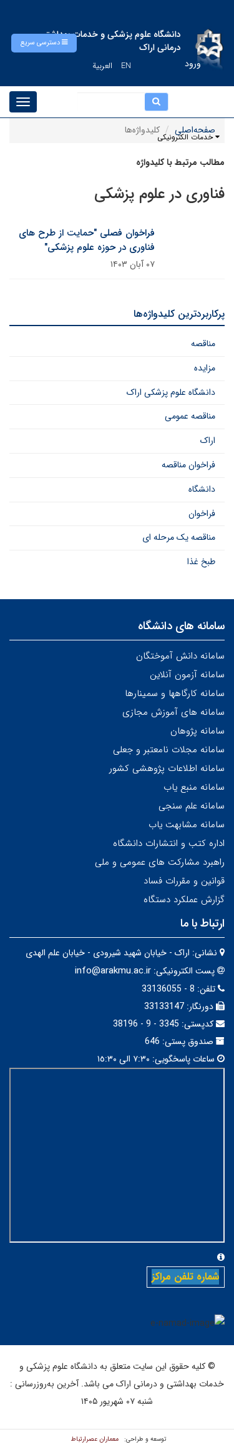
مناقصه (203, 344)
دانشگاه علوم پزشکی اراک (171, 392)
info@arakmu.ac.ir (113, 970)
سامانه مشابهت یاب (187, 824)
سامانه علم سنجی (191, 805)
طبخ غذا (201, 562)
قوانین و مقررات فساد (184, 880)
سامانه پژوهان (197, 731)
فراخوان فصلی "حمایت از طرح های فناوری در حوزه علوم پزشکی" (87, 240)
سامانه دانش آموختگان (180, 656)
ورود (193, 64)
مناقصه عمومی (190, 416)
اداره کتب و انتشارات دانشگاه (169, 843)
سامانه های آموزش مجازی (173, 712)
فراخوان (201, 513)
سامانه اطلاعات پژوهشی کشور (167, 768)
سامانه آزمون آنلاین (187, 674)
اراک (207, 440)
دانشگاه (201, 489)
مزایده (204, 368)
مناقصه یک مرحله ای (178, 537)
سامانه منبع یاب (194, 787)
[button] (44, 43)
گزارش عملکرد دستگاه (184, 899)
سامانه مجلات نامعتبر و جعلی (169, 749)
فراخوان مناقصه (188, 465)
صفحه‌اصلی (195, 130)
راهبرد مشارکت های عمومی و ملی (160, 862)
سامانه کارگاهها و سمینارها (175, 693)
